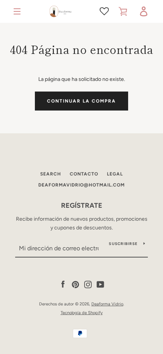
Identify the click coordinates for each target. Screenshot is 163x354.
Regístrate (81, 205)
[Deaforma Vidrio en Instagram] (88, 284)
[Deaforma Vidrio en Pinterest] (75, 284)
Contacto (84, 174)
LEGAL (115, 174)
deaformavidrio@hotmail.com (81, 185)
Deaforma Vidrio (107, 304)
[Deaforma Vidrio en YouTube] (100, 284)
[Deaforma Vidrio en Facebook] (63, 284)
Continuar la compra (81, 101)
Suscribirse (123, 243)
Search (50, 174)
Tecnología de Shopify (82, 312)
